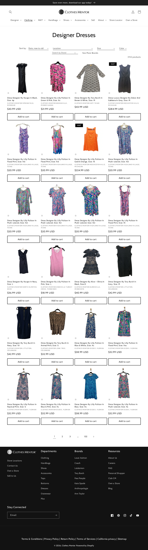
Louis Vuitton (81, 458)
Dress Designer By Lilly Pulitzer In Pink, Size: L (55, 282)
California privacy (106, 539)
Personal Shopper (116, 473)
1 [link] (54, 436)
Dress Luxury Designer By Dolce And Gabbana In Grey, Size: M (124, 99)
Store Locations (14, 460)
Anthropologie (81, 488)
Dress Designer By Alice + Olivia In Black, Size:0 (89, 282)
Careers (111, 463)
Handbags (45, 463)
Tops (43, 478)
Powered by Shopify (85, 545)
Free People (80, 478)
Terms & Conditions (32, 539)
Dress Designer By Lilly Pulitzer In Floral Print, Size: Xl (123, 221)
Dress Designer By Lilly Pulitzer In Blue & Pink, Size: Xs (55, 405)
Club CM (112, 478)
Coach (78, 463)
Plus (43, 498)
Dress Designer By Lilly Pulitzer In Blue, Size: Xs (89, 405)
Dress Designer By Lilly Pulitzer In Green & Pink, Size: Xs (55, 99)
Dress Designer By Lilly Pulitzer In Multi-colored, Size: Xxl (123, 160)
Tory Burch (79, 473)
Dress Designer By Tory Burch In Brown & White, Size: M (88, 99)
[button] (10, 12)
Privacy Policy (51, 539)
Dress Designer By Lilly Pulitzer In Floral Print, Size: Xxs (123, 344)
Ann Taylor (80, 493)
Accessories (46, 473)
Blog (110, 488)
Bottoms (45, 483)
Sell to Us (11, 476)
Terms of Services (86, 539)
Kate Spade (80, 483)
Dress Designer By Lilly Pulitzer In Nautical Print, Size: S (22, 405)
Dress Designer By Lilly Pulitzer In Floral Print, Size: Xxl (22, 160)
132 (85, 436)
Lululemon (79, 468)
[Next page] (93, 436)
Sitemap (122, 539)
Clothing (45, 458)
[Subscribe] (56, 515)
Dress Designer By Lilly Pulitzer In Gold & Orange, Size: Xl (89, 160)
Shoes (44, 468)
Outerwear (46, 493)
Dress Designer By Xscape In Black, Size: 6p (22, 99)
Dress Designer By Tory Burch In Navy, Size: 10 (21, 344)
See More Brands (90, 53)
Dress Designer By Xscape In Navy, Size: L (22, 282)
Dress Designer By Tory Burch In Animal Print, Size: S (55, 344)
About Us (112, 458)
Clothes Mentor (68, 545)
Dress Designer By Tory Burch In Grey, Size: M (122, 282)
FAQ (110, 468)
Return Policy (68, 539)
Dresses (44, 488)
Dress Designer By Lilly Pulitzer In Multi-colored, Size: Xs (123, 405)
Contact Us (12, 465)
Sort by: (22, 48)
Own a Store (13, 470)
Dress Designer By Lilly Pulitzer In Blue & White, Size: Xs (89, 344)
